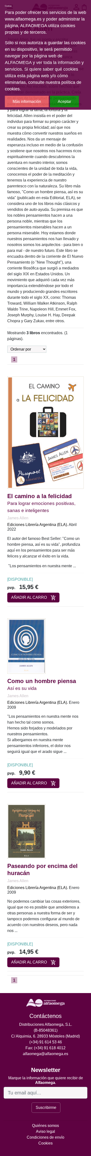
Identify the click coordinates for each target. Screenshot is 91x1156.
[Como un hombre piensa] (26, 645)
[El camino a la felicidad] (45, 432)
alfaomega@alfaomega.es (45, 1054)
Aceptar (64, 101)
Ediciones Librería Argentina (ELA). (37, 525)
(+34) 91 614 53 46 (45, 1042)
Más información (27, 101)
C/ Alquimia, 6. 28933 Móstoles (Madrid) (45, 1036)
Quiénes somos (45, 1126)
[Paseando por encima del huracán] (26, 831)
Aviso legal (45, 1131)
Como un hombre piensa (41, 681)
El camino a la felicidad (39, 496)
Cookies (45, 1143)
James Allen (17, 518)
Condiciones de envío (45, 1137)
